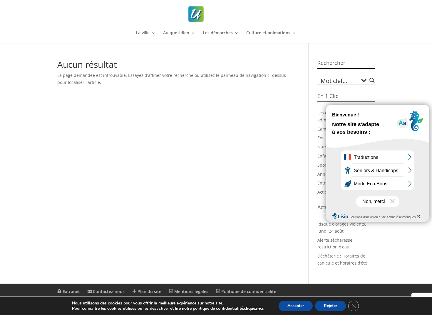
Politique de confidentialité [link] (248, 291)
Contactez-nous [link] (108, 291)
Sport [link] (322, 165)
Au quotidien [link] (176, 33)
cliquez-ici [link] (253, 308)
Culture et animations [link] (268, 33)
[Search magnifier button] (372, 80)
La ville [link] (143, 33)
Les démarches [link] (218, 33)
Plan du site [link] (148, 291)
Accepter (295, 306)
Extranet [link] (70, 291)
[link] (216, 14)
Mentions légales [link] (190, 291)
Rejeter (330, 306)
